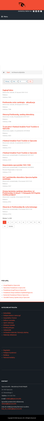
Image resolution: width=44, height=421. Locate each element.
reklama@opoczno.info (9, 404)
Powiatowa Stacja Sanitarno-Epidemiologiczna (18, 292)
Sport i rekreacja (8, 323)
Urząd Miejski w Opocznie (11, 285)
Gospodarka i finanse (10, 318)
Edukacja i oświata (9, 325)
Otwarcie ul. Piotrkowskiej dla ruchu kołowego (20, 207)
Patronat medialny (9, 357)
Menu (5, 16)
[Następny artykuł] (5, 226)
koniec (11, 226)
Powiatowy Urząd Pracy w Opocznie (14, 290)
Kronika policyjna (8, 327)
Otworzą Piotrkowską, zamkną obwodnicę (18, 114)
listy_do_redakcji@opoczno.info (12, 409)
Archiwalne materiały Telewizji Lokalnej (15, 332)
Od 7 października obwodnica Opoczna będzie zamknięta (20, 178)
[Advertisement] (22, 42)
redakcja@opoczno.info (13, 398)
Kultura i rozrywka (9, 320)
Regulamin (6, 350)
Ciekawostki (7, 330)
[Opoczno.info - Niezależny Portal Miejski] (22, 5)
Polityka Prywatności (9, 352)
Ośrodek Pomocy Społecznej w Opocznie (16, 297)
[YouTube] (41, 11)
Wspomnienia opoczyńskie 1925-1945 (17, 165)
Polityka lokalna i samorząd (11, 315)
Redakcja (6, 355)
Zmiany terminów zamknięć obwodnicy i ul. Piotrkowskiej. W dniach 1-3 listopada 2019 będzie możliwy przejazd (21, 193)
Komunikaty (7, 313)
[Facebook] (34, 11)
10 (39, 222)
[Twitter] (36, 11)
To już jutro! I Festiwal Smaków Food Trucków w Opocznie (21, 127)
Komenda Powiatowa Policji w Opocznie (16, 295)
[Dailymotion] (39, 11)
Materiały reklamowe (10, 335)
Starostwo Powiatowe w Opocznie (14, 288)
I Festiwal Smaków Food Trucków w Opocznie (20, 141)
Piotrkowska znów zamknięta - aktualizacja (19, 102)
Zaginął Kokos (8, 90)
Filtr (30, 81)
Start (8, 72)
